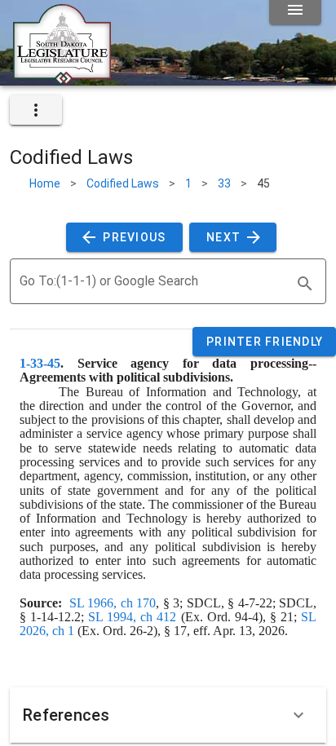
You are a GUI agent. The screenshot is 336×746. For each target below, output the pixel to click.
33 (224, 183)
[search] (305, 283)
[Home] (62, 79)
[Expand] (298, 715)
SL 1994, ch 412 (132, 617)
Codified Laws (122, 183)
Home (44, 183)
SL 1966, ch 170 (112, 603)
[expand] (36, 110)
